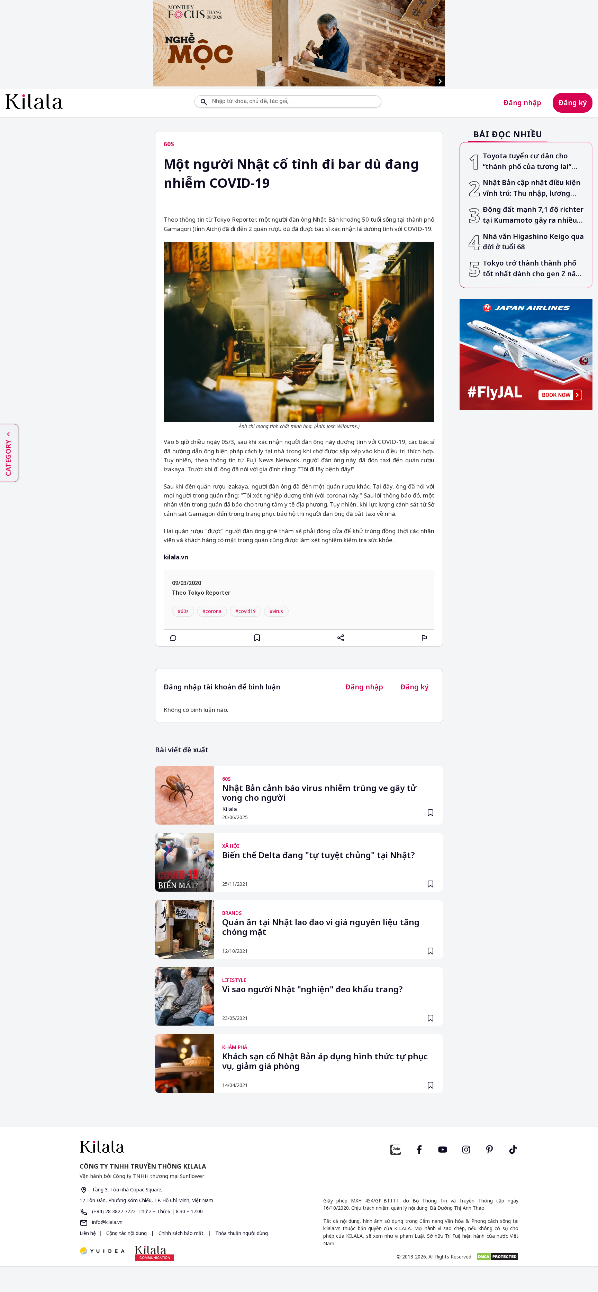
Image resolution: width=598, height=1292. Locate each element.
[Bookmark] (430, 813)
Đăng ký (573, 102)
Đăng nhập (522, 102)
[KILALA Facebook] (395, 1149)
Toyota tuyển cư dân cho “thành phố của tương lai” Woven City (527, 161)
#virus (276, 611)
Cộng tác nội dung (126, 1233)
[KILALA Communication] (154, 1253)
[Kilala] (34, 101)
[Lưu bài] (257, 638)
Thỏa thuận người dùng (241, 1233)
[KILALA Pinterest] (489, 1149)
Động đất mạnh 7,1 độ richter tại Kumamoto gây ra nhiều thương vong (533, 215)
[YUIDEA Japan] (102, 1251)
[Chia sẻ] (341, 638)
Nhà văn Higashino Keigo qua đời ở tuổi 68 (533, 242)
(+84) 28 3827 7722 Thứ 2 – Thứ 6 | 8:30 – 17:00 (147, 1211)
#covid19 (245, 611)
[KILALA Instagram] (466, 1149)
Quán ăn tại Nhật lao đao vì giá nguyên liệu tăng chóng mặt (320, 927)
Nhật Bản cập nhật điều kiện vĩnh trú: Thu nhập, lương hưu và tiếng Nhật (531, 188)
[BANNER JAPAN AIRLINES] (526, 354)
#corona (211, 611)
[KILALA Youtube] (442, 1149)
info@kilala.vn (107, 1222)
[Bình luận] (173, 638)
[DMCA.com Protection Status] (497, 1257)
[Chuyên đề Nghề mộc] (299, 43)
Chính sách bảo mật (181, 1233)
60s (169, 144)
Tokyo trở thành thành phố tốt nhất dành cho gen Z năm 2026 (533, 268)
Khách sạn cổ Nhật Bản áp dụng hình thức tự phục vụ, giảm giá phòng (325, 1061)
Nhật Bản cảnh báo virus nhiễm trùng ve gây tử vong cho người (319, 793)
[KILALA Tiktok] (513, 1149)
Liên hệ (88, 1233)
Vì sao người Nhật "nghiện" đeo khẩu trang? (312, 989)
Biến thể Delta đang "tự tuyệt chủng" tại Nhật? (318, 855)
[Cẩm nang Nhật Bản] (186, 1146)
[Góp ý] (424, 638)
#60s (183, 611)
